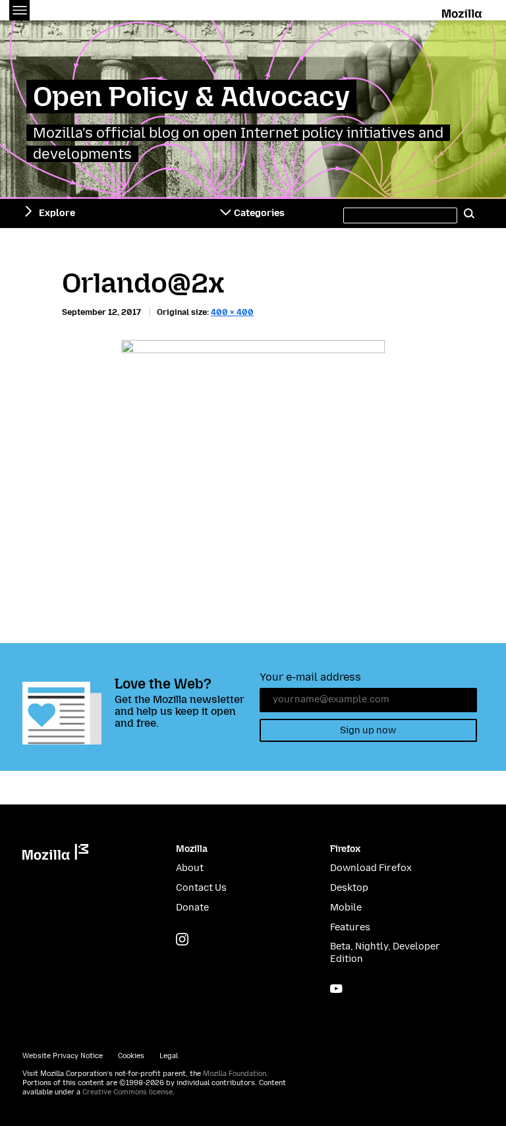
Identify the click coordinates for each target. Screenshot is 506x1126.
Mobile (346, 907)
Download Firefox (371, 868)
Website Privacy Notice (62, 1056)
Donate (192, 907)
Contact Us (201, 887)
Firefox (345, 849)
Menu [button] (19, 10)
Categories (259, 213)
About (190, 868)
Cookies (131, 1056)
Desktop (349, 887)
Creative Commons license (127, 1092)
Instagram (182, 939)
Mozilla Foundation (234, 1073)
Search (469, 213)
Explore (57, 213)
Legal (168, 1056)
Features (350, 927)
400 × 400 (232, 312)
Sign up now (368, 730)
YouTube (336, 988)
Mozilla (463, 11)
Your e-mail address (310, 677)
